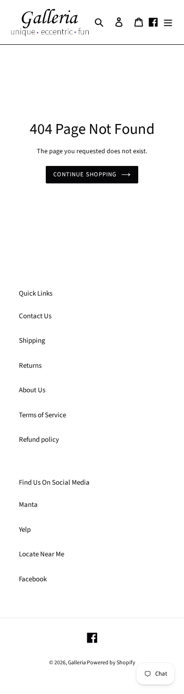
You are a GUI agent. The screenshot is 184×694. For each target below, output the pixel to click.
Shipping (32, 341)
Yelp (25, 530)
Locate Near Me (41, 554)
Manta (28, 505)
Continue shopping (85, 174)
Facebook (33, 579)
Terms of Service (42, 415)
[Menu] (168, 22)
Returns (30, 366)
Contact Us (35, 316)
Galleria (77, 663)
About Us (32, 390)
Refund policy (39, 440)
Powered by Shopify (111, 663)
